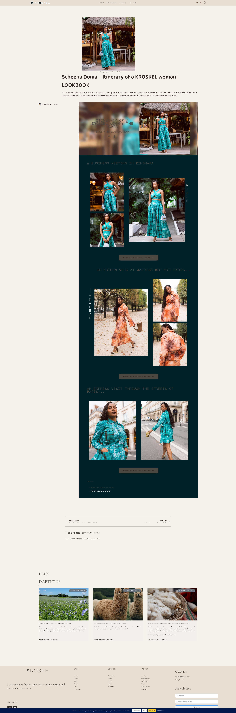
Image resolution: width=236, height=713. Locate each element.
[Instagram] (9, 708)
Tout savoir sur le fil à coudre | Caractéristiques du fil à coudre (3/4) (110, 623)
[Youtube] (15, 708)
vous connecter (77, 538)
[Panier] (205, 2)
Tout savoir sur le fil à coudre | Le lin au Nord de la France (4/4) (55, 623)
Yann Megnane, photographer (100, 491)
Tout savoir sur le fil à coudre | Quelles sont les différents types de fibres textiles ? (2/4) (169, 623)
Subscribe (197, 707)
